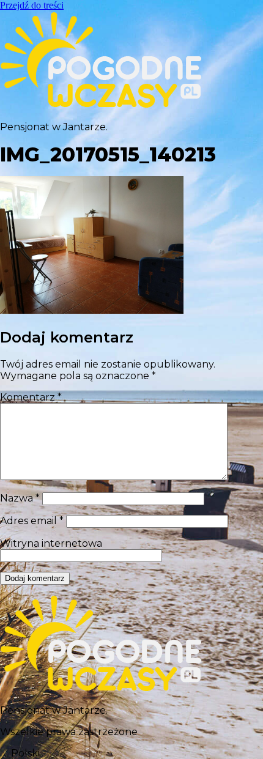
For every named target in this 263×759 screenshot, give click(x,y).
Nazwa (20, 498)
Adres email (32, 521)
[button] (131, 753)
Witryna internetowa (51, 543)
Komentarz (31, 397)
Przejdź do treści (32, 5)
